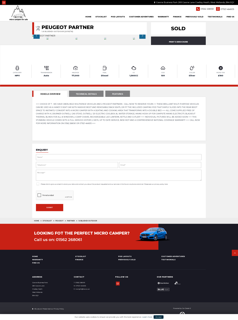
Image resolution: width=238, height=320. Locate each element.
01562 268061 (207, 9)
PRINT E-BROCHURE (178, 42)
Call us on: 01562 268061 (58, 240)
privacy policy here (161, 184)
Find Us (230, 17)
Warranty (163, 17)
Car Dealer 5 (186, 308)
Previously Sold (194, 17)
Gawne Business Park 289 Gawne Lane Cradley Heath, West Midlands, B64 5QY (195, 2)
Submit (49, 207)
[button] (235, 253)
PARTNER (71, 221)
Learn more (147, 317)
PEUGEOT (59, 221)
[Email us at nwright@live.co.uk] (4, 2)
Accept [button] (158, 317)
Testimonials (215, 17)
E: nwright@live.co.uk (82, 289)
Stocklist (101, 17)
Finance (177, 17)
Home (88, 17)
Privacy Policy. (59, 309)
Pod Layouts (118, 17)
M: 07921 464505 (80, 286)
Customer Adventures (141, 17)
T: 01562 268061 (79, 282)
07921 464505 (227, 9)
